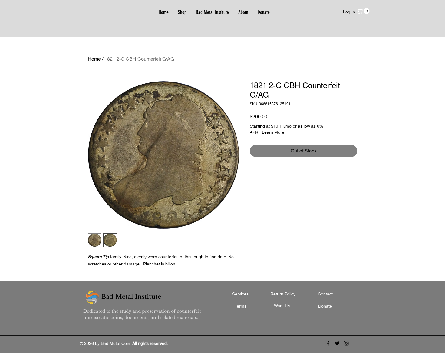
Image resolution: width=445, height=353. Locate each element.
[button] (364, 11)
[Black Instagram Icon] (346, 343)
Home (94, 59)
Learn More (273, 132)
